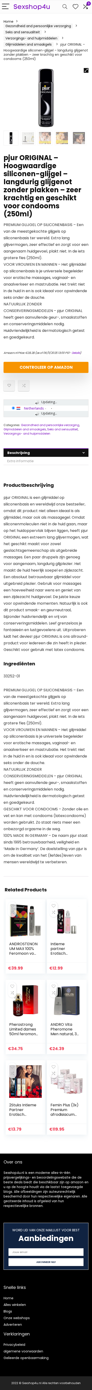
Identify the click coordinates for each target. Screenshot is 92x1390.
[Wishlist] (75, 7)
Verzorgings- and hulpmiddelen (31, 38)
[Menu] (5, 6)
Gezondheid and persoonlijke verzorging (38, 26)
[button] (86, 70)
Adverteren (13, 1324)
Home (8, 21)
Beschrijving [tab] (18, 452)
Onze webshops (17, 1318)
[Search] (65, 6)
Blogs (8, 1311)
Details (76, 353)
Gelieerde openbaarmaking (26, 1358)
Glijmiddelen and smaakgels (28, 44)
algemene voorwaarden (23, 1351)
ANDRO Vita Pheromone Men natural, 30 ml (64, 1031)
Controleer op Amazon (46, 367)
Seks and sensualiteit (22, 32)
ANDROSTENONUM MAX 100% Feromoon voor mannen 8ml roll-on (23, 953)
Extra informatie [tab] (20, 461)
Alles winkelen (15, 1304)
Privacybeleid (14, 1344)
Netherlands (34, 408)
